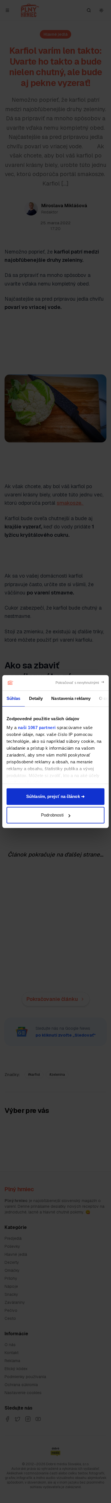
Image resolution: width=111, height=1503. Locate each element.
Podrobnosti (52, 815)
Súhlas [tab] (13, 698)
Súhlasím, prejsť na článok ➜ (55, 796)
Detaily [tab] (36, 698)
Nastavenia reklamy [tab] (71, 698)
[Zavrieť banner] (80, 682)
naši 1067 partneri (37, 727)
